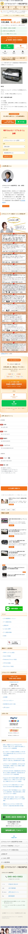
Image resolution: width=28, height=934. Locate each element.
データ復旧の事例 (7, 632)
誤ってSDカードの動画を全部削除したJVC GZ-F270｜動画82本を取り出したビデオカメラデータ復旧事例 (14, 753)
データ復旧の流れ (7, 622)
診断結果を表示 (7, 156)
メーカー (5, 137)
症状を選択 (5, 150)
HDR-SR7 (3, 509)
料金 (8, 8)
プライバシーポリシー (8, 700)
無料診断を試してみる (14, 830)
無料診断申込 (15, 8)
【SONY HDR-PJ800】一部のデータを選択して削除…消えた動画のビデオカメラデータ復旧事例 (14, 798)
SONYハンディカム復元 (8, 652)
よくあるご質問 (6, 628)
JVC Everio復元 (7, 663)
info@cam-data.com (14, 682)
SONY (8, 509)
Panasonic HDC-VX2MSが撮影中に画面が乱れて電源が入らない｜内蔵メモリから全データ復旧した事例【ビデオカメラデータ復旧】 (14, 779)
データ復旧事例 (5, 862)
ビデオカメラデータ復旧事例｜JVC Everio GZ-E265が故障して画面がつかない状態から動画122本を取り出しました (14, 765)
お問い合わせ (6, 707)
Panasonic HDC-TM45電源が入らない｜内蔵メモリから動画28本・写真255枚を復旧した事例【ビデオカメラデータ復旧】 (14, 791)
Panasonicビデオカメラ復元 (10, 659)
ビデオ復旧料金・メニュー (9, 618)
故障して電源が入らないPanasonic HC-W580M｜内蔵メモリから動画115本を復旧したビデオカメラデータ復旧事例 (14, 746)
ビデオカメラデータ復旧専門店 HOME (11, 841)
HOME (3, 8)
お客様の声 (3, 353)
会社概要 (5, 697)
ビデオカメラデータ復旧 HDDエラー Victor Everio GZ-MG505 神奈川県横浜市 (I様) (13, 785)
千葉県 (13, 509)
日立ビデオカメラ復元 (8, 666)
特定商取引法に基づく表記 (9, 704)
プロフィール (6, 206)
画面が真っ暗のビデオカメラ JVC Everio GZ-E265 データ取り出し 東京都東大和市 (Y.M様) (14, 759)
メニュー (24, 8)
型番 (4, 143)
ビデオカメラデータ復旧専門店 (17, 916)
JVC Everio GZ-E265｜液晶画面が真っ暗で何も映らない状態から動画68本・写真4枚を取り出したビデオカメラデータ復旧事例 (14, 772)
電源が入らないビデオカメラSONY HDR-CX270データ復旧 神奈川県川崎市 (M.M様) (13, 804)
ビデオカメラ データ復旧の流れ (10, 850)
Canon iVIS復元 (7, 656)
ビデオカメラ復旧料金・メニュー (10, 845)
